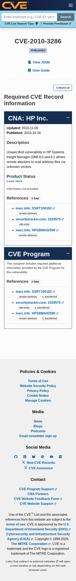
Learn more (14, 181)
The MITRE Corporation (29, 544)
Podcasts (38, 431)
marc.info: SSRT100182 (34, 208)
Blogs (38, 426)
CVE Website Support (37, 503)
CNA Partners (38, 494)
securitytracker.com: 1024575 (38, 219)
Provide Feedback (56, 23)
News (38, 421)
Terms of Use (38, 381)
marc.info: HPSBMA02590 (36, 230)
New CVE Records (40, 462)
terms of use (15, 524)
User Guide (41, 70)
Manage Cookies (38, 400)
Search (65, 17)
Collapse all (63, 87)
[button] (71, 5)
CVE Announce (40, 468)
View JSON (41, 62)
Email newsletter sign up (38, 436)
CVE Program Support (37, 489)
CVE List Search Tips (19, 23)
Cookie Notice (38, 395)
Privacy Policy (38, 390)
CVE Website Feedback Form (37, 499)
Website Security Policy (38, 386)
